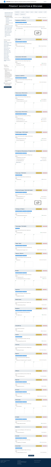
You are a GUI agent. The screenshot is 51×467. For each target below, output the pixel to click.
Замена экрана (6, 57)
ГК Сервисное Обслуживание (32, 151)
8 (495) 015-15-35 (38, 226)
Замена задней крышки (7, 45)
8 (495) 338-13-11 (38, 299)
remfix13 (17, 334)
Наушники (7, 21)
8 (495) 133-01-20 (38, 353)
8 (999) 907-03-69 (38, 389)
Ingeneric (17, 353)
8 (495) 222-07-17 (38, 190)
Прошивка (5, 41)
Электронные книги (9, 20)
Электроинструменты (8, 32)
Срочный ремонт (7, 77)
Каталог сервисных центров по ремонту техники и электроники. (21, 1)
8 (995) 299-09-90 (38, 399)
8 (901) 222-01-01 (38, 39)
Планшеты (7, 18)
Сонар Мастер (18, 325)
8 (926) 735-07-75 (38, 379)
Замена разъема (6, 58)
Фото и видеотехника (8, 29)
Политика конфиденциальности (21, 461)
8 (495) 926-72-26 (38, 111)
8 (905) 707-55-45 (38, 325)
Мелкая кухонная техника (9, 25)
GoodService (23, 20)
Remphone (17, 308)
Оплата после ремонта (8, 75)
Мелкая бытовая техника (9, 13)
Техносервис (23, 226)
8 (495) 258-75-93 (38, 445)
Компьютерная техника (8, 15)
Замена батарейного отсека (7, 60)
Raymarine (17, 14)
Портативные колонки (9, 22)
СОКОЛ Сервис (25, 132)
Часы (5, 36)
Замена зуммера (6, 56)
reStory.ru (17, 370)
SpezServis (22, 75)
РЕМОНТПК (17, 427)
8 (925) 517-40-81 (38, 308)
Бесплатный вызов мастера (8, 81)
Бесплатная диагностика (9, 78)
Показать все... (23, 14)
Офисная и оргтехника (8, 31)
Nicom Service (24, 111)
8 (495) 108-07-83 (38, 370)
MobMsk (19, 39)
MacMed (17, 270)
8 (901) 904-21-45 (38, 334)
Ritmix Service (24, 92)
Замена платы (6, 46)
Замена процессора (7, 48)
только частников (7, 85)
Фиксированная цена (8, 74)
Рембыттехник (18, 299)
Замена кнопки (6, 53)
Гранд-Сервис (18, 445)
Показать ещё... (31, 455)
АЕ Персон (22, 208)
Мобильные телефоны (9, 17)
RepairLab (17, 379)
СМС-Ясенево (17, 399)
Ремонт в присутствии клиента (8, 70)
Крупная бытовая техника (9, 12)
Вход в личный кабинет (37, 460)
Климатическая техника (8, 27)
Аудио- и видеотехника (8, 28)
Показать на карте (26, 17)
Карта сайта (19, 463)
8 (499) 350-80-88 (38, 75)
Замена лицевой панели (7, 42)
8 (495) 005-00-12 (38, 253)
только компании (7, 84)
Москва (45, 1)
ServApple (17, 416)
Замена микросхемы (7, 50)
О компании (19, 460)
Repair (20, 243)
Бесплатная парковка (8, 76)
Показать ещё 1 (18, 162)
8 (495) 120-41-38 (38, 56)
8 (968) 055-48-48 (38, 344)
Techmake (17, 435)
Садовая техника (7, 33)
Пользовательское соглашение (21, 462)
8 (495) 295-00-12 (38, 243)
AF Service (17, 389)
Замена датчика (6, 49)
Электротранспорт (8, 35)
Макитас (21, 253)
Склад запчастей (7, 73)
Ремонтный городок (28, 190)
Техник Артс (23, 172)
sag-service (17, 289)
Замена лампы (6, 54)
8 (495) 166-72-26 (38, 132)
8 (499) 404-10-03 (38, 270)
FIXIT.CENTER (23, 56)
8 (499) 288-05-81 (38, 20)
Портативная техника (10, 9)
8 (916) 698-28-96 (38, 289)
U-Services (17, 344)
